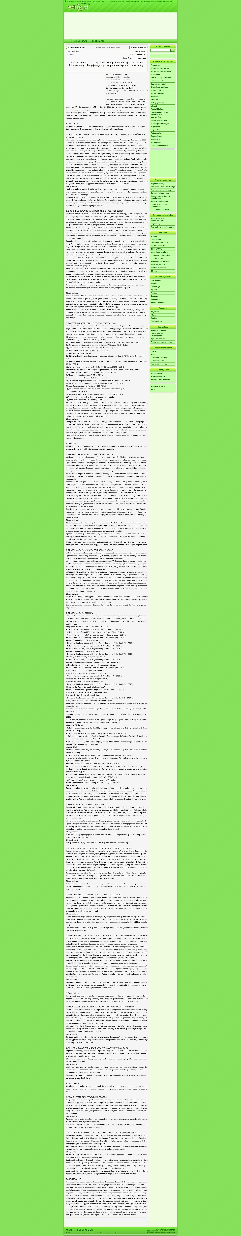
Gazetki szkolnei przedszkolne (157, 335)
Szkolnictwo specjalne (159, 87)
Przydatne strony (157, 184)
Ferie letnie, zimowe (158, 331)
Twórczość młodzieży (159, 364)
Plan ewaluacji (156, 280)
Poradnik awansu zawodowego (163, 187)
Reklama (154, 389)
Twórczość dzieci (157, 361)
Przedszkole (155, 65)
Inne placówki (156, 117)
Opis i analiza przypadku (160, 209)
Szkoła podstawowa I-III (160, 68)
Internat (154, 106)
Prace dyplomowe (158, 265)
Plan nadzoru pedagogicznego (163, 227)
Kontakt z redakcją (158, 386)
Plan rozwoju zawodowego (161, 190)
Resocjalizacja (156, 136)
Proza (153, 354)
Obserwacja (155, 287)
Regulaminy (155, 224)
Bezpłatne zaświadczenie (160, 380)
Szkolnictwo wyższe (158, 84)
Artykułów (155, 312)
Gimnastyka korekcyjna (160, 124)
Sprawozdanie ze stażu (137, 58)
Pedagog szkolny (157, 103)
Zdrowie (154, 271)
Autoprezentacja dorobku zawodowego (160, 197)
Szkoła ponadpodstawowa (161, 78)
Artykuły (154, 236)
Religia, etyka (156, 133)
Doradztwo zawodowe (159, 243)
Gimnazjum (155, 75)
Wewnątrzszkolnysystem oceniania (157, 220)
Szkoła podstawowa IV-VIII (161, 71)
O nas (69, 1230)
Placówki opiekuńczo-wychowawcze (159, 113)
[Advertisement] (85, 89)
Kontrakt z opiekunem (159, 201)
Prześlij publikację (158, 376)
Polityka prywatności (152, 1230)
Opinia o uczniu (157, 258)
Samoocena (155, 299)
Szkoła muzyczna (157, 90)
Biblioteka (155, 97)
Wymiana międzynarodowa (161, 342)
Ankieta (154, 283)
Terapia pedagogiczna (159, 146)
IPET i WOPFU (156, 249)
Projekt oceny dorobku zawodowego (159, 205)
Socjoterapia (156, 142)
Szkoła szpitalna (157, 93)
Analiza (154, 293)
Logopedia (155, 130)
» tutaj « (170, 1)
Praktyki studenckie (158, 268)
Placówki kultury (157, 109)
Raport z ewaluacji (158, 302)
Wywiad (154, 290)
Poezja (153, 351)
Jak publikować (157, 373)
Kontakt (89, 1230)
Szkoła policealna (158, 81)
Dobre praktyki (156, 239)
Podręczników (156, 321)
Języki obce (155, 127)
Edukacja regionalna (159, 120)
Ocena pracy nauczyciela (160, 255)
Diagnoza (154, 296)
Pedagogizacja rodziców (160, 261)
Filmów (154, 315)
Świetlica (154, 100)
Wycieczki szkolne (158, 339)
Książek (154, 318)
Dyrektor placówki (158, 246)
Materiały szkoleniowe (159, 252)
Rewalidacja (155, 139)
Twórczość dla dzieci (159, 358)
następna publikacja (138, 47)
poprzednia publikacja (76, 47)
